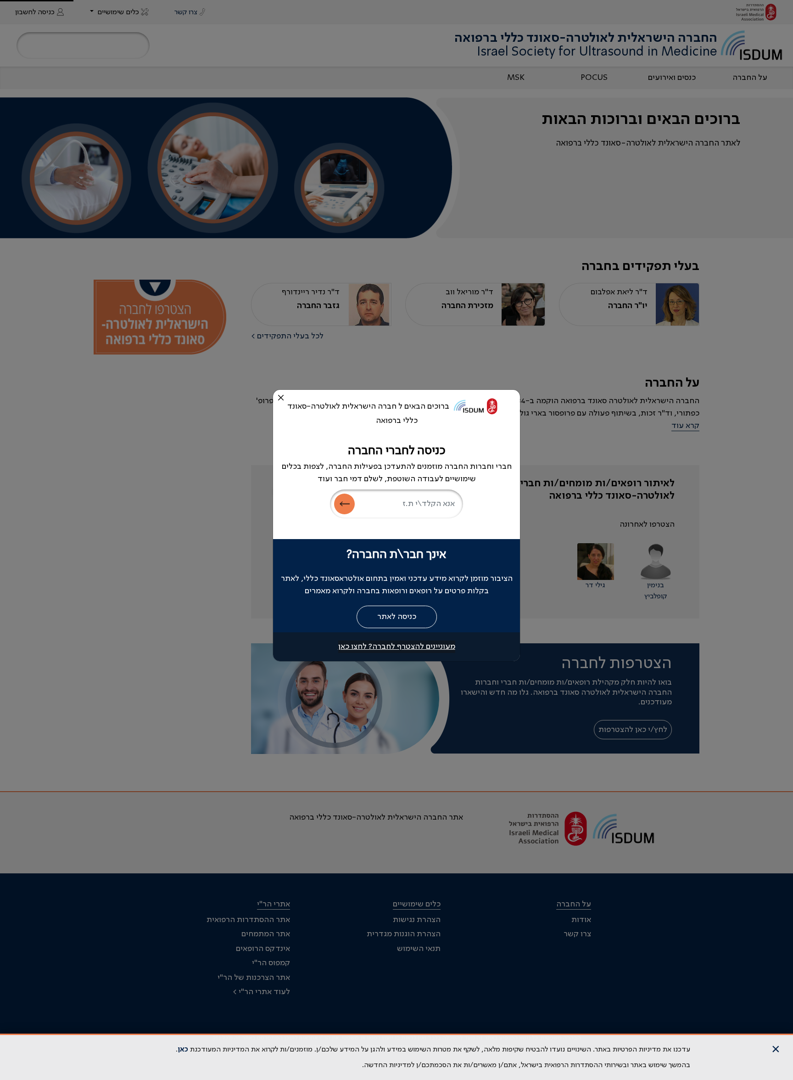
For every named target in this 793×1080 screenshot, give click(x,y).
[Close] (281, 397)
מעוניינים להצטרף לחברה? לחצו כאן (396, 646)
